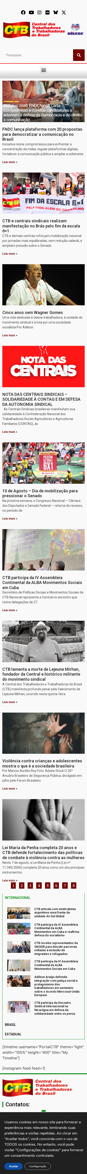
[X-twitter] (64, 12)
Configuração (37, 1166)
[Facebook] (23, 12)
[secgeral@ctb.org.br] (44, 1111)
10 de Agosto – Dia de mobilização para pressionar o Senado (40, 493)
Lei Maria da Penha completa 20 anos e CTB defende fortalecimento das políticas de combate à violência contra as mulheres (43, 852)
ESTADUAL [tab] (13, 1034)
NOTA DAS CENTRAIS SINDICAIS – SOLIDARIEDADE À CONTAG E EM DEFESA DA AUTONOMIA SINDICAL (41, 399)
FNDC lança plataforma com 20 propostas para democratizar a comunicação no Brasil (42, 134)
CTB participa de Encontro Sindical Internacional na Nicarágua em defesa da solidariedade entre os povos (54, 1008)
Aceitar (13, 1166)
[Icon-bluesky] (55, 12)
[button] (43, 70)
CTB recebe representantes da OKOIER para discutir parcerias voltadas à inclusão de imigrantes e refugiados (56, 948)
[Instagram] (39, 12)
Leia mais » (9, 162)
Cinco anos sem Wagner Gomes (32, 312)
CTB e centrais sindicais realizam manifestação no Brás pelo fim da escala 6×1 (41, 225)
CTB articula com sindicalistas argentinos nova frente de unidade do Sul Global (55, 912)
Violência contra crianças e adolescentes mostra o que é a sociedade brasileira (42, 763)
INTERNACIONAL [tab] (17, 898)
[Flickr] (47, 12)
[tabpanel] (43, 961)
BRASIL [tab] (10, 1025)
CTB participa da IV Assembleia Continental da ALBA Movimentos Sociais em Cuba (42, 582)
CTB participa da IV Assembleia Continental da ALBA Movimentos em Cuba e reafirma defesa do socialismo (56, 930)
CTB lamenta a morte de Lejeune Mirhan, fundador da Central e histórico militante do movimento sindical (41, 674)
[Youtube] (31, 12)
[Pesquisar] (79, 55)
